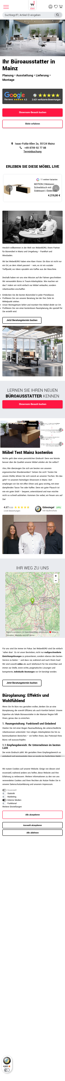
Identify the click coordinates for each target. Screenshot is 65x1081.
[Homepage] (32, 4)
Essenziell (11, 790)
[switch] (7, 1070)
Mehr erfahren (32, 123)
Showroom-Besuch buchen (32, 112)
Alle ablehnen (33, 832)
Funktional (12, 803)
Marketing (11, 796)
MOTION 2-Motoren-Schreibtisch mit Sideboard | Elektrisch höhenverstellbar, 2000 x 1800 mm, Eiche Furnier (46, 188)
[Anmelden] (51, 7)
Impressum (47, 784)
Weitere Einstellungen (12, 806)
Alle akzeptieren (32, 814)
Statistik (11, 793)
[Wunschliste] (56, 7)
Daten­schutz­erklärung (19, 784)
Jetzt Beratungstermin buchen (21, 320)
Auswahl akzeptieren (32, 825)
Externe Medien (14, 800)
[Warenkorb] (61, 7)
